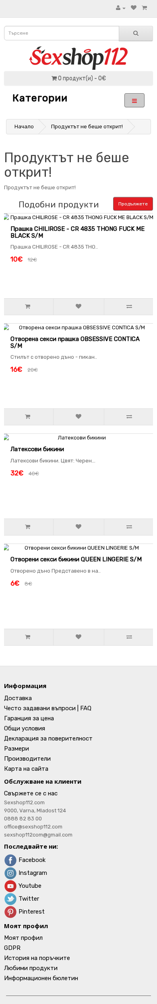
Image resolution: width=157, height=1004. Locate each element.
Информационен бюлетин (41, 978)
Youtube (29, 885)
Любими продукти (31, 968)
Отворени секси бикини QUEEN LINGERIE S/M (76, 559)
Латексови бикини (37, 449)
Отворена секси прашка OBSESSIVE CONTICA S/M (75, 342)
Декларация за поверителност (48, 738)
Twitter (28, 898)
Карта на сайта (26, 768)
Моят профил (23, 937)
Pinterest (31, 911)
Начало (24, 126)
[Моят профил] (121, 8)
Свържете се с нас (31, 793)
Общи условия (24, 728)
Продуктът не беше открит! (87, 126)
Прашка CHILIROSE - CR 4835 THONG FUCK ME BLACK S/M (77, 232)
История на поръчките (37, 958)
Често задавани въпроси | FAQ (47, 708)
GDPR (12, 948)
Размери (16, 748)
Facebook (31, 860)
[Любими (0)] (133, 8)
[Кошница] (144, 8)
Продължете (133, 204)
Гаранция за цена (29, 718)
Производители (27, 758)
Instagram (32, 872)
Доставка (18, 698)
